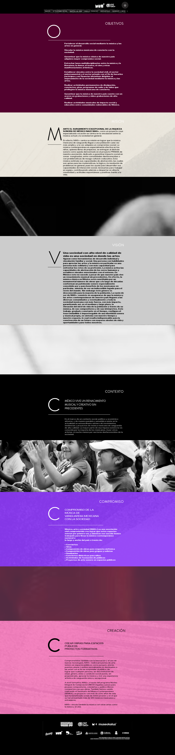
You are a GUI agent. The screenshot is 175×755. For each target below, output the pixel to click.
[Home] (125, 5)
